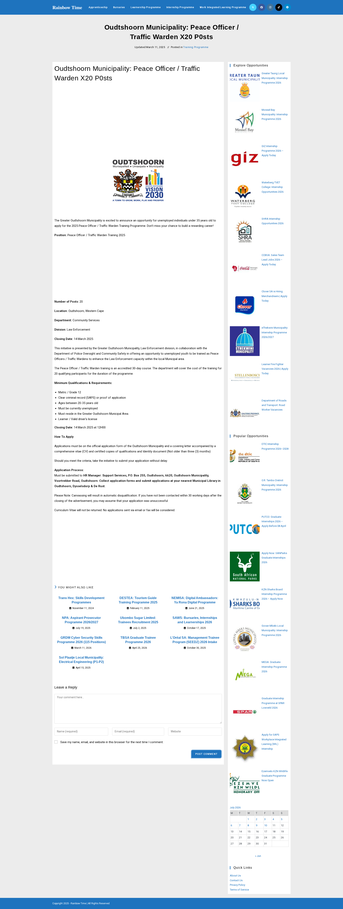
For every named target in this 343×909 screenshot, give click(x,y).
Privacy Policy (237, 884)
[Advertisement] (138, 118)
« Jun (258, 855)
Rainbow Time (67, 7)
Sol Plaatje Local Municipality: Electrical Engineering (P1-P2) (81, 660)
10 (265, 825)
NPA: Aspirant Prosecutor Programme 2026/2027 (81, 620)
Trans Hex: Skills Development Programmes (81, 600)
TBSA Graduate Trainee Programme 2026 (138, 640)
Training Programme (195, 47)
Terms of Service (239, 889)
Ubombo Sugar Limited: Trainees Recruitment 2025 (138, 620)
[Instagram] (270, 7)
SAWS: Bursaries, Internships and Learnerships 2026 (194, 620)
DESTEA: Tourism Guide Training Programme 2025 (138, 600)
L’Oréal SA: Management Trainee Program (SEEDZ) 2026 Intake (194, 640)
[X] (252, 7)
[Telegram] (287, 7)
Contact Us (236, 880)
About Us (235, 875)
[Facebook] (261, 7)
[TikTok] (278, 7)
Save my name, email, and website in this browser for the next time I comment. (111, 742)
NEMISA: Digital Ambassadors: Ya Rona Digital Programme (195, 600)
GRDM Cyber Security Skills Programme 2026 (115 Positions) (81, 640)
